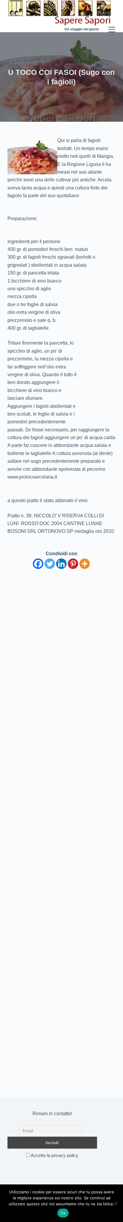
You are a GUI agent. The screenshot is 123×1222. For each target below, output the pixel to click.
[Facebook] (38, 563)
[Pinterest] (73, 563)
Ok (63, 1213)
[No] (116, 1203)
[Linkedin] (61, 563)
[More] (84, 563)
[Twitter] (49, 563)
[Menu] (112, 16)
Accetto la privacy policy (54, 1155)
